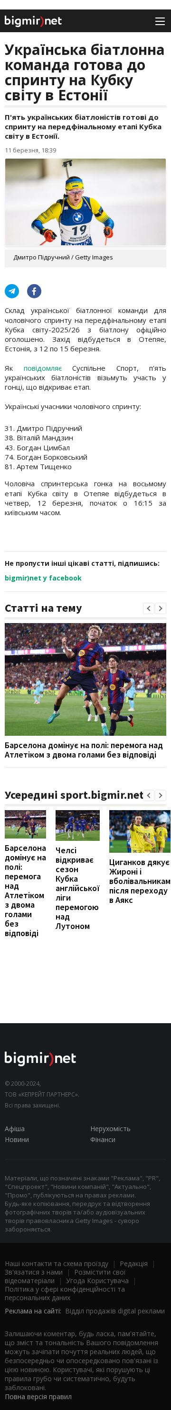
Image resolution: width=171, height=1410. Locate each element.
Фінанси (102, 1139)
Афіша (15, 1128)
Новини (17, 1139)
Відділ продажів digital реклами (115, 1310)
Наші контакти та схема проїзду (56, 1263)
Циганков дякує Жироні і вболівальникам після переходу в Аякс (140, 881)
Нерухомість (110, 1128)
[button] (148, 608)
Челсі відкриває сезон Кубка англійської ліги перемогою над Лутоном (78, 888)
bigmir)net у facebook (43, 577)
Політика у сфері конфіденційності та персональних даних (65, 1293)
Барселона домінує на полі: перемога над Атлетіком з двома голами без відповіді (84, 750)
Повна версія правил (38, 1396)
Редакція (134, 1263)
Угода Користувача (97, 1280)
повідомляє (43, 368)
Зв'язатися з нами (34, 1271)
